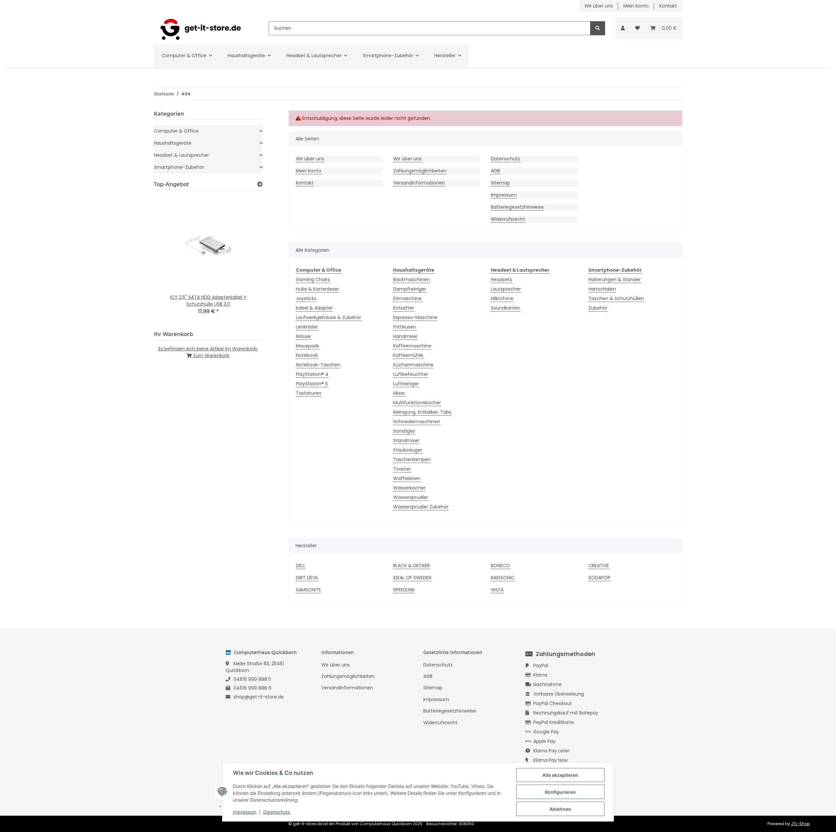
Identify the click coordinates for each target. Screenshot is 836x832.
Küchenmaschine (413, 364)
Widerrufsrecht (508, 219)
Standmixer (406, 440)
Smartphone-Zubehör (179, 167)
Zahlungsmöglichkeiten (419, 171)
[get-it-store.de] (201, 28)
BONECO (500, 565)
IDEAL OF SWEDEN (412, 577)
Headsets (501, 279)
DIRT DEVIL (307, 577)
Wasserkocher (409, 488)
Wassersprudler (410, 497)
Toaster (402, 469)
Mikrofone (502, 298)
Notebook (307, 355)
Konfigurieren (560, 792)
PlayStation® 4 (312, 374)
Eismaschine (407, 298)
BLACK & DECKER (411, 565)
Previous (170, 259)
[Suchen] (597, 28)
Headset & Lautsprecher (181, 155)
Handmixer (405, 336)
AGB (495, 171)
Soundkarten (505, 308)
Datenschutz (505, 158)
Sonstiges (404, 431)
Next (246, 259)
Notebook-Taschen (318, 364)
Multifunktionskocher (417, 402)
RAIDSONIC (503, 577)
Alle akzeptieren (560, 775)
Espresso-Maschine (415, 317)
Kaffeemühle (408, 355)
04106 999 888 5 (252, 679)
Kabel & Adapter (314, 308)
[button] (623, 28)
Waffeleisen (407, 478)
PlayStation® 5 (312, 383)
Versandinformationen (419, 183)
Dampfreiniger (409, 289)
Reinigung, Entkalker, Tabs (422, 412)
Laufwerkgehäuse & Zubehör (328, 317)
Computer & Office (176, 131)
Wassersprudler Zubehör (420, 507)
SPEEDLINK (404, 589)
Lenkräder (307, 327)
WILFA (497, 589)
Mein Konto (636, 6)
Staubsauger (407, 450)
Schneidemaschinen (416, 421)
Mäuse (303, 336)
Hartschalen (602, 289)
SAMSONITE (308, 589)
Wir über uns (599, 6)
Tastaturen (308, 393)
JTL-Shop (800, 823)
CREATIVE (598, 565)
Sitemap (500, 183)
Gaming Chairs (313, 279)
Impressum (504, 195)
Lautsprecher (506, 289)
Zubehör (597, 308)
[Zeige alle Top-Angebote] (260, 184)
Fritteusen (404, 327)
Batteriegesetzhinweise (517, 207)
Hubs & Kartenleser (317, 289)
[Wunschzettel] (637, 28)
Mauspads (307, 346)
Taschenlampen (412, 459)
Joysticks (306, 298)
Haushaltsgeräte (172, 143)
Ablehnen (560, 809)
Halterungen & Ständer (614, 279)
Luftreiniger (406, 383)
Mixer (399, 393)
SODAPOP (599, 577)
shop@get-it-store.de (258, 697)
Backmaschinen (411, 279)
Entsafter (403, 308)
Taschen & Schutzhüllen (616, 298)
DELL (300, 565)
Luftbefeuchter (410, 374)
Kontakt (668, 6)
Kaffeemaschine (412, 346)
